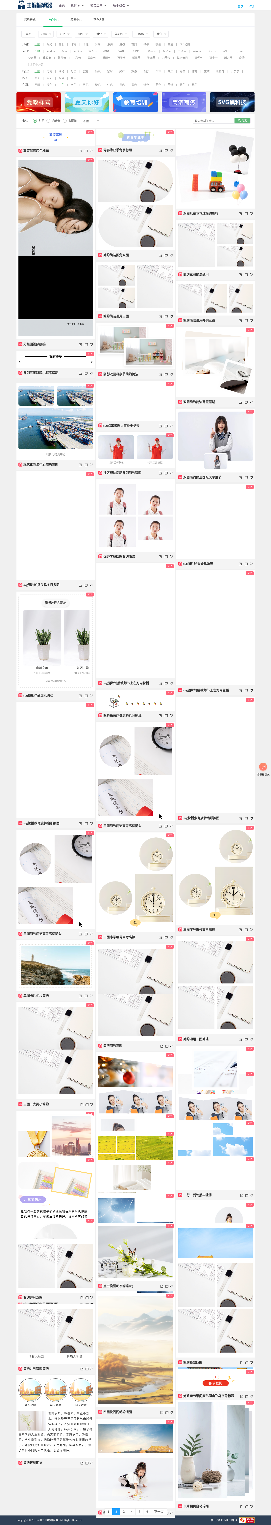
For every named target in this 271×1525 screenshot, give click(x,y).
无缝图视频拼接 (32, 344)
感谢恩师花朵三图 (194, 1470)
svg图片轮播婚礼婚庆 (196, 563)
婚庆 (170, 71)
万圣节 (121, 57)
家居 (110, 71)
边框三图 (27, 1389)
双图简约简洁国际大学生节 (200, 477)
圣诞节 (151, 57)
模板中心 (76, 19)
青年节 (197, 51)
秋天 (25, 78)
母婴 (73, 71)
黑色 (85, 84)
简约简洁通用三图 (114, 316)
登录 (240, 6)
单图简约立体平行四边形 (118, 1120)
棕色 (194, 84)
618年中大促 (35, 64)
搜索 (244, 120)
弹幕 (146, 44)
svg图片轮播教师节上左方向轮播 (124, 683)
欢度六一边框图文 (114, 1419)
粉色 (98, 84)
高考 (61, 78)
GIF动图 (185, 44)
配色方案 (99, 19)
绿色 (146, 84)
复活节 (167, 51)
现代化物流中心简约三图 (39, 464)
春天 (49, 78)
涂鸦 (110, 44)
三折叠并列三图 (112, 1173)
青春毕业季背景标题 (115, 150)
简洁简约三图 (111, 1045)
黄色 (134, 84)
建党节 (198, 57)
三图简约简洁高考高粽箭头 (120, 825)
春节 (64, 51)
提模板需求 (263, 774)
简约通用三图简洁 (194, 1039)
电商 (49, 71)
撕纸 (158, 44)
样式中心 (53, 19)
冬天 (37, 78)
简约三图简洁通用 (194, 274)
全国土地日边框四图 (195, 1371)
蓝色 (158, 84)
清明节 (122, 51)
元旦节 (51, 51)
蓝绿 (170, 84)
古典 (134, 44)
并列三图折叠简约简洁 (197, 1189)
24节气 (166, 57)
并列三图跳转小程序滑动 (39, 376)
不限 (37, 44)
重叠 (170, 44)
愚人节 (152, 51)
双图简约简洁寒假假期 (197, 402)
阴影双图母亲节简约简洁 (118, 374)
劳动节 (182, 51)
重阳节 (106, 57)
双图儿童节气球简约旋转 (198, 213)
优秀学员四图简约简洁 (117, 556)
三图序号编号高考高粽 (197, 929)
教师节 (62, 57)
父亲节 (32, 57)
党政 (206, 71)
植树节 (107, 51)
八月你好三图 (191, 1283)
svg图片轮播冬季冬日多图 (39, 585)
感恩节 (136, 57)
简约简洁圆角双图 (114, 255)
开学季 (235, 71)
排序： (25, 120)
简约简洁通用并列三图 (197, 320)
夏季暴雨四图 (31, 1505)
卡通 (85, 44)
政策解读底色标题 (34, 150)
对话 (98, 44)
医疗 (146, 71)
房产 (122, 71)
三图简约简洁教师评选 (117, 1290)
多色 (49, 84)
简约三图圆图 (31, 1272)
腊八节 (228, 57)
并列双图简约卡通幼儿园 (39, 1158)
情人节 (92, 51)
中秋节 (77, 57)
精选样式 (30, 19)
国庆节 (91, 57)
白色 (61, 84)
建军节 (47, 57)
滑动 (122, 44)
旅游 (134, 71)
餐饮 (98, 71)
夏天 (73, 78)
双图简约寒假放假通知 (197, 1136)
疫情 (242, 57)
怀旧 (61, 44)
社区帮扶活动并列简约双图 (120, 472)
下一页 (159, 1511)
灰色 (73, 84)
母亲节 (212, 51)
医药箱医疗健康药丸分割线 (120, 715)
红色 (110, 84)
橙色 (122, 84)
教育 (85, 71)
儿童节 (241, 51)
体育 (194, 71)
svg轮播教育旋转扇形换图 (199, 818)
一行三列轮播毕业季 (115, 1336)
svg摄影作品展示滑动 (36, 695)
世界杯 (220, 71)
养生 (182, 71)
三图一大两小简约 (34, 1104)
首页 (62, 5)
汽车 (158, 71)
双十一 (213, 57)
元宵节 (78, 51)
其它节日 (182, 57)
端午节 (226, 51)
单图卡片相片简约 (34, 995)
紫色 (182, 84)
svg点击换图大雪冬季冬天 (119, 425)
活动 (61, 71)
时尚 (73, 44)
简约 (49, 44)
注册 (252, 6)
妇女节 (137, 51)
